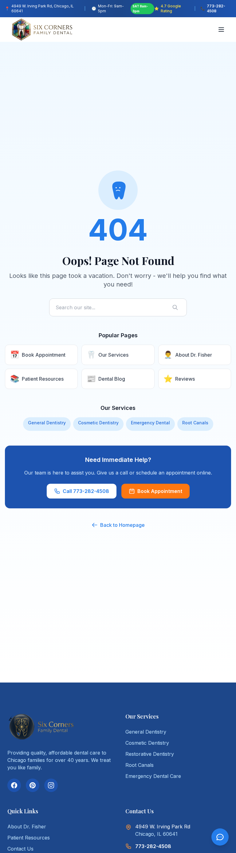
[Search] (176, 307)
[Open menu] (222, 29)
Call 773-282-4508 (86, 491)
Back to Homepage (122, 525)
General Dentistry (47, 422)
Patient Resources (28, 838)
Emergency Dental (150, 422)
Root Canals (195, 422)
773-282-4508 (153, 846)
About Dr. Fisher (26, 826)
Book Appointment (159, 491)
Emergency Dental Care (153, 776)
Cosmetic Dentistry (98, 422)
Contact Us (20, 849)
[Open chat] (220, 837)
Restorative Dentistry (149, 754)
